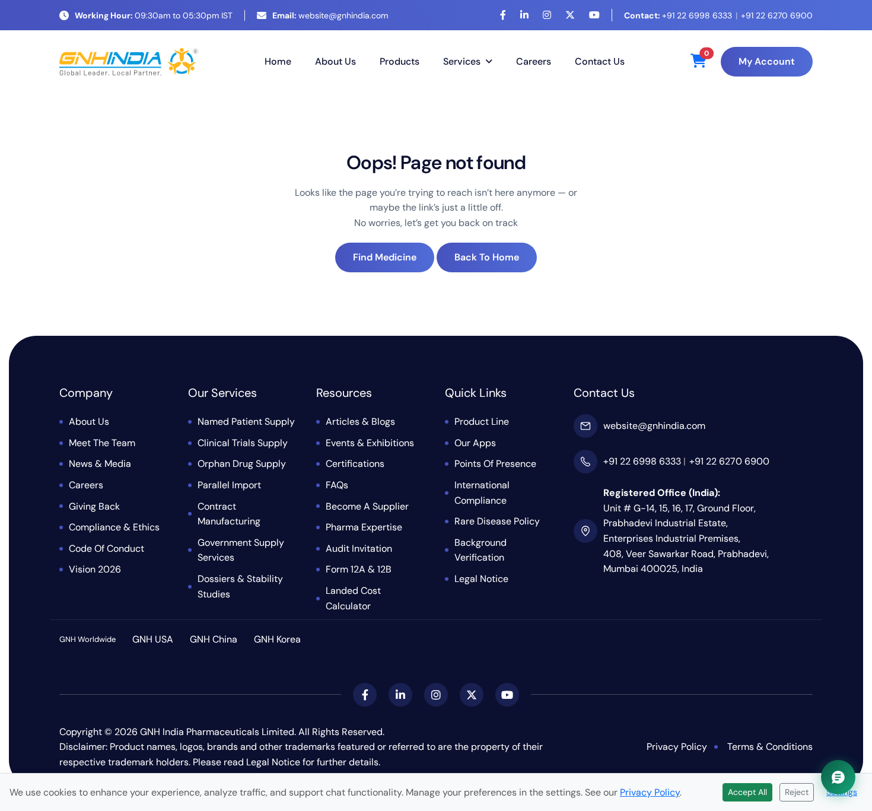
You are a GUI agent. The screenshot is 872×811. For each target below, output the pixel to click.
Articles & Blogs (360, 421)
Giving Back (94, 506)
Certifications (355, 463)
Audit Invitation (359, 548)
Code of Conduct (106, 548)
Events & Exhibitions (370, 443)
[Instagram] (547, 15)
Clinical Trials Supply (243, 443)
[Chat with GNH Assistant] (838, 777)
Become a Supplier (367, 506)
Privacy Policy (677, 746)
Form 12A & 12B (359, 569)
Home (278, 61)
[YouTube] (594, 15)
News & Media (100, 463)
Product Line (481, 421)
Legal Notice (481, 579)
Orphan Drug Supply (242, 463)
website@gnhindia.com (330, 15)
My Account (767, 61)
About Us (335, 61)
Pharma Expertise (364, 527)
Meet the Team (102, 443)
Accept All (747, 792)
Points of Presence (495, 463)
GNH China (213, 639)
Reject (797, 792)
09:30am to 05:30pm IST (154, 15)
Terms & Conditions (770, 746)
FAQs (337, 485)
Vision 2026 (95, 569)
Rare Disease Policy (497, 521)
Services (461, 61)
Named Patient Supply (246, 421)
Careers (533, 61)
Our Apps (475, 443)
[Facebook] (503, 15)
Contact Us (600, 61)
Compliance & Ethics (114, 527)
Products (399, 61)
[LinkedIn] (524, 15)
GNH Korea (277, 639)
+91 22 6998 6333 (678, 15)
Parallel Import (229, 485)
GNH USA (152, 639)
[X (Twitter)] (570, 15)
